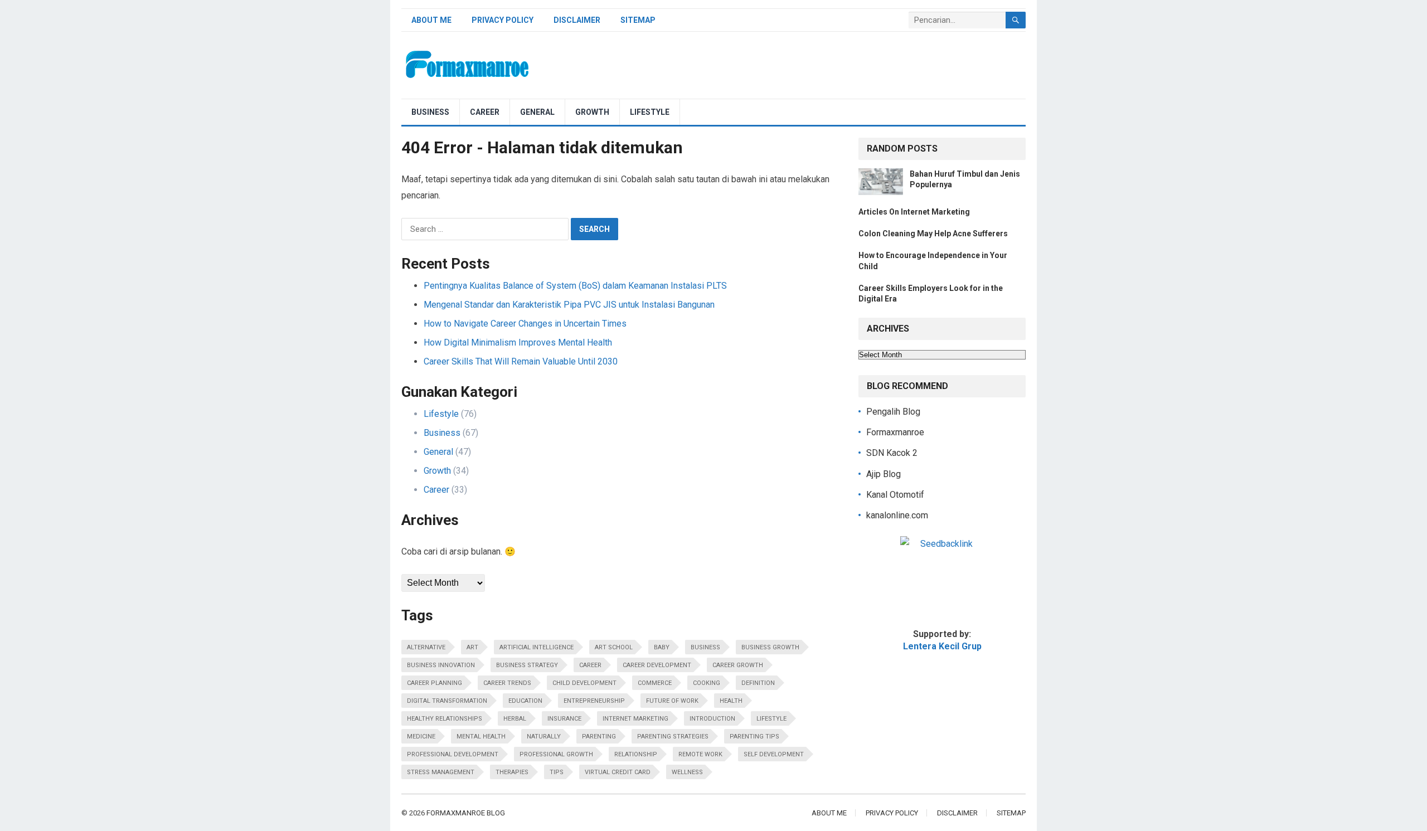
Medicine (421, 736)
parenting (599, 736)
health (731, 700)
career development (657, 665)
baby (661, 647)
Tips (557, 772)
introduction (712, 718)
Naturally (544, 736)
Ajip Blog (883, 474)
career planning (434, 683)
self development (774, 754)
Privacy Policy (502, 20)
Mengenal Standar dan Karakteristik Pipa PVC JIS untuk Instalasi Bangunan (569, 304)
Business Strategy (527, 665)
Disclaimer (577, 20)
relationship (635, 754)
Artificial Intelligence (536, 647)
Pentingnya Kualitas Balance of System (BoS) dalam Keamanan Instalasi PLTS (575, 285)
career (590, 665)
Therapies (512, 772)
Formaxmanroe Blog (465, 813)
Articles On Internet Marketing (914, 211)
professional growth (556, 754)
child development (584, 683)
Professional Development (452, 754)
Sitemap (638, 20)
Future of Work (672, 700)
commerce (655, 683)
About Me (431, 20)
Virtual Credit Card (618, 772)
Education (525, 700)
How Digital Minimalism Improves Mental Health (518, 342)
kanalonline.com (897, 515)
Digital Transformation (447, 700)
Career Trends (507, 683)
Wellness (687, 772)
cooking (706, 683)
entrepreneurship (594, 700)
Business (430, 112)
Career (484, 112)
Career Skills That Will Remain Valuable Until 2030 (521, 361)
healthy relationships (444, 718)
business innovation (441, 665)
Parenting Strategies (672, 736)
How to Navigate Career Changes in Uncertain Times (525, 323)
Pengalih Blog (893, 411)
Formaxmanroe (895, 432)
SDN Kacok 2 (892, 453)
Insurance (564, 718)
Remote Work (700, 754)
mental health (481, 736)
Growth (592, 112)
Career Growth (737, 665)
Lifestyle (649, 112)
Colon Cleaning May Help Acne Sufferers (933, 233)
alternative (426, 647)
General (537, 112)
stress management (440, 772)
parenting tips (754, 736)
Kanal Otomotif (895, 494)
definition (758, 683)
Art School (614, 647)
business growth (770, 647)
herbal (514, 718)
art (472, 647)
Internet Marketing (635, 718)
